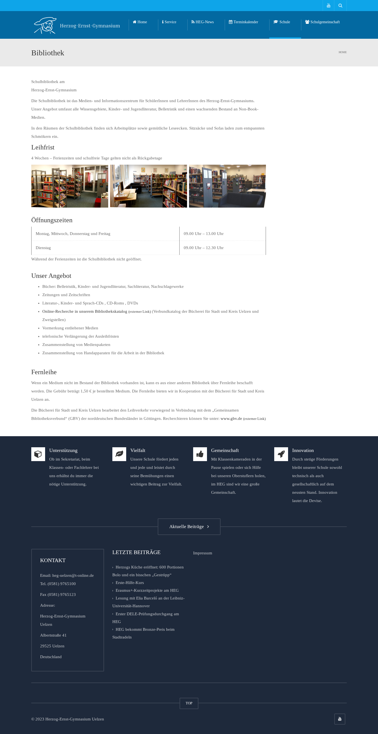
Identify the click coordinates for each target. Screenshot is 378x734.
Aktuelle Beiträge (187, 526)
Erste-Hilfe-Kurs (130, 582)
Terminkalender (245, 22)
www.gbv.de (243, 418)
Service (170, 22)
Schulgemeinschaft (324, 22)
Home (141, 22)
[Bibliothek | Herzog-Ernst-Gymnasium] (77, 25)
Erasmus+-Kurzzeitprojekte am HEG (147, 590)
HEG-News (204, 22)
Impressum (202, 553)
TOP (189, 703)
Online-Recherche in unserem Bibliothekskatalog (96, 311)
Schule (284, 22)
